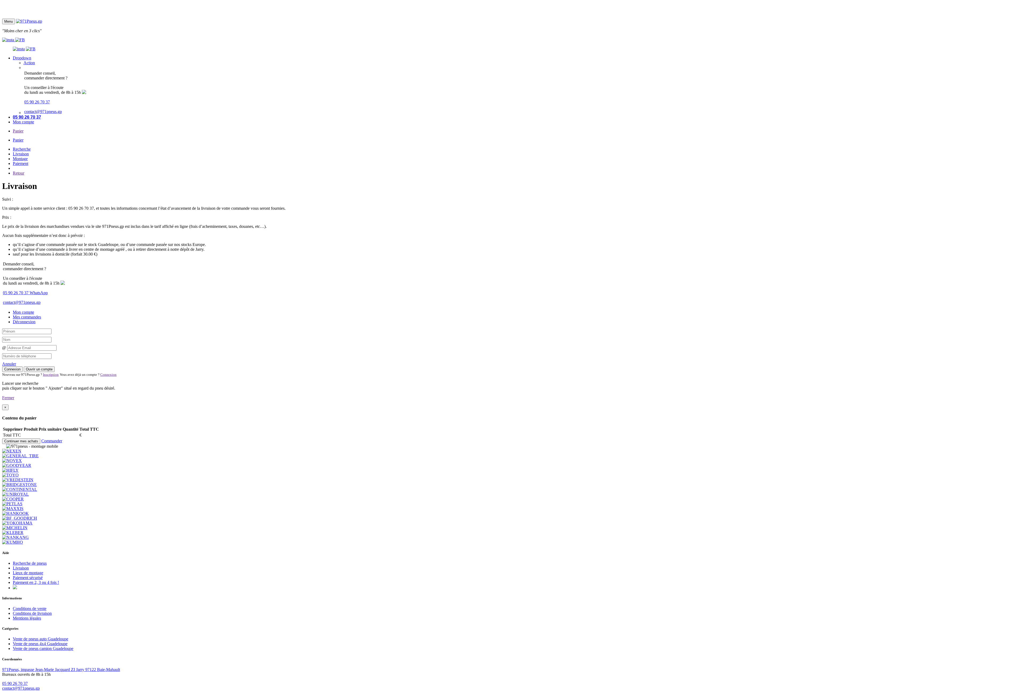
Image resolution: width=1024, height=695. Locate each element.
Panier (18, 131)
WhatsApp (39, 292)
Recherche (22, 149)
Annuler (9, 364)
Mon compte (23, 122)
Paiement (20, 163)
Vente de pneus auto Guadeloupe (40, 639)
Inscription (51, 375)
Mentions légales (27, 618)
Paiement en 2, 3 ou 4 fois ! (36, 582)
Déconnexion (24, 322)
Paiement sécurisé (28, 577)
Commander (51, 441)
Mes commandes (27, 317)
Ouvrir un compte (39, 369)
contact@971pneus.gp (43, 111)
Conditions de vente (29, 608)
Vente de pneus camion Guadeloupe (43, 648)
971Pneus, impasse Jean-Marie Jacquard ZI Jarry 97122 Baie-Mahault (61, 669)
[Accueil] (29, 21)
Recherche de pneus (30, 563)
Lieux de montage (28, 573)
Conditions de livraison (32, 613)
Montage (20, 158)
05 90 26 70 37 (37, 102)
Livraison (21, 154)
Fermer (8, 397)
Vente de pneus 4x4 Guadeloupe (40, 643)
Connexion (12, 369)
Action (29, 62)
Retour (18, 173)
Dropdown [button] (22, 58)
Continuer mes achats (21, 441)
